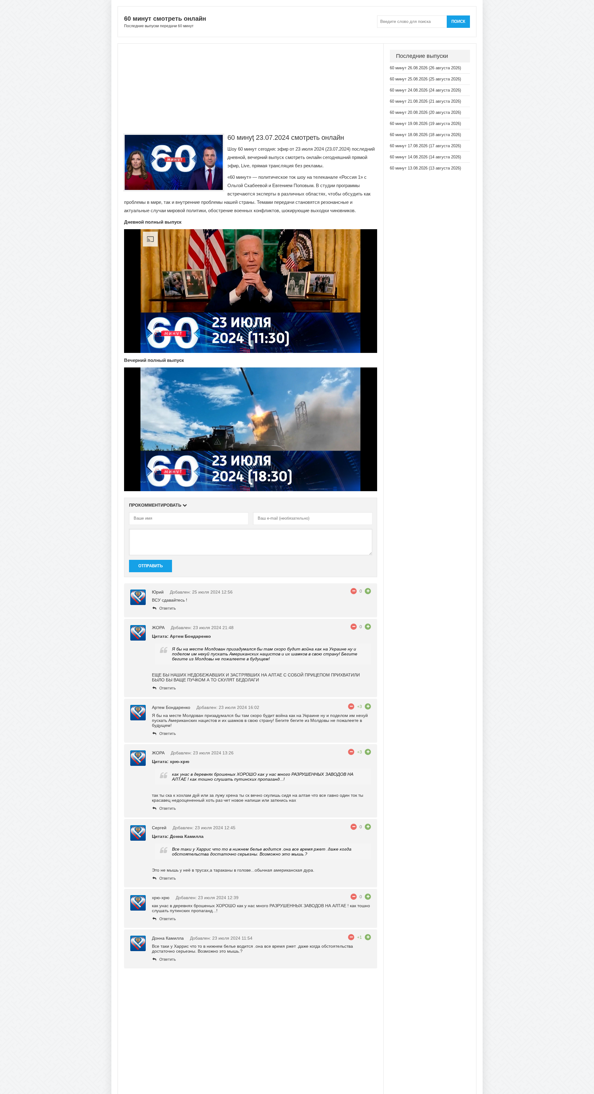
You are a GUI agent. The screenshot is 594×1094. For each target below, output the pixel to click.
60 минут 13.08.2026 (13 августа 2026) (425, 168)
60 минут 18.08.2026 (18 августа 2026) (425, 134)
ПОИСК (458, 21)
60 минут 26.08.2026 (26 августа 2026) (425, 68)
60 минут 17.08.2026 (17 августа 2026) (425, 146)
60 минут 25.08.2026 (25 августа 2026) (425, 79)
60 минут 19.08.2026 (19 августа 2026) (425, 123)
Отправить (150, 566)
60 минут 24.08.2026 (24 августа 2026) (425, 90)
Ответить (167, 608)
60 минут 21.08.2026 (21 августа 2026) (425, 101)
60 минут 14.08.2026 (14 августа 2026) (425, 157)
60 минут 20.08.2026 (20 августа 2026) (425, 112)
